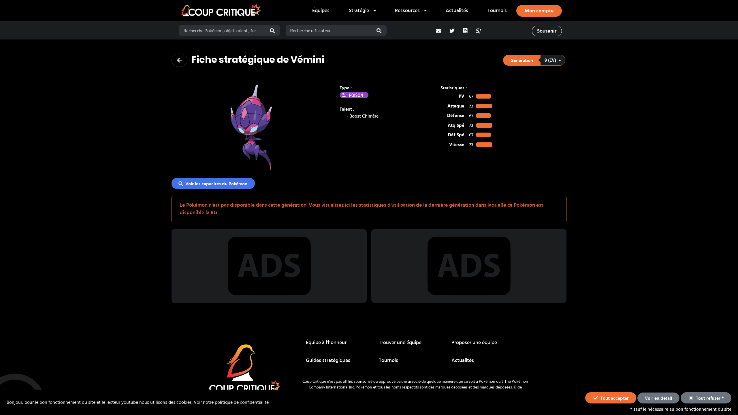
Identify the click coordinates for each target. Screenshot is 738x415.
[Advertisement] (269, 266)
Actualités (457, 10)
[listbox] (362, 11)
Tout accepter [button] (614, 398)
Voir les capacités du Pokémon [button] (216, 184)
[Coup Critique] (222, 11)
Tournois (497, 10)
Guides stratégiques (328, 360)
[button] (534, 60)
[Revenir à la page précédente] (179, 60)
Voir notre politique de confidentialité (231, 402)
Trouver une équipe (400, 342)
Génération (522, 60)
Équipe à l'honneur (326, 342)
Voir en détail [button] (658, 398)
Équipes (321, 10)
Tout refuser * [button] (709, 398)
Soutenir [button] (546, 31)
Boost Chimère (364, 116)
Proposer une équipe (474, 342)
